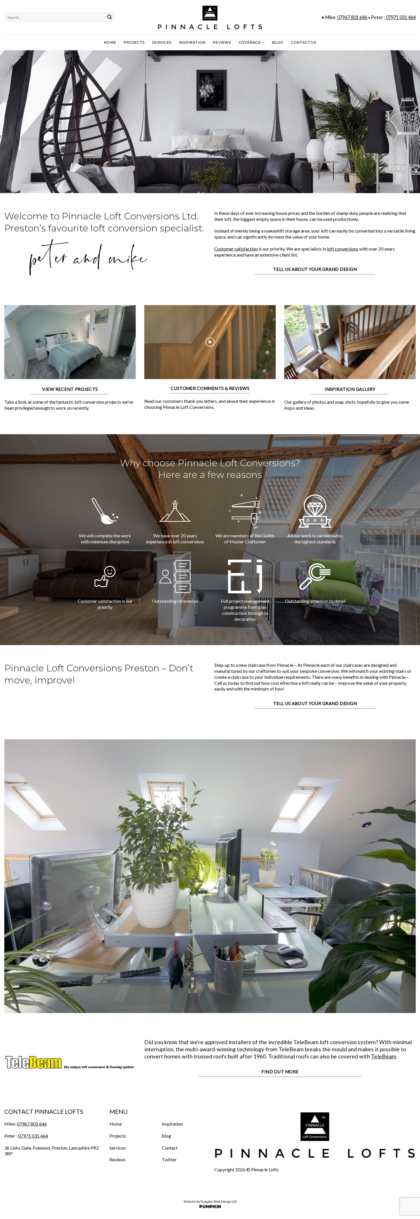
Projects (134, 42)
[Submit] (109, 17)
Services (161, 42)
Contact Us (303, 42)
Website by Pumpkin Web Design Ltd (210, 1201)
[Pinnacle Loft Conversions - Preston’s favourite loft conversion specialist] (210, 17)
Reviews (222, 42)
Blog (277, 42)
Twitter (169, 1159)
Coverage (250, 42)
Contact (170, 1147)
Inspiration (192, 42)
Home (110, 42)
